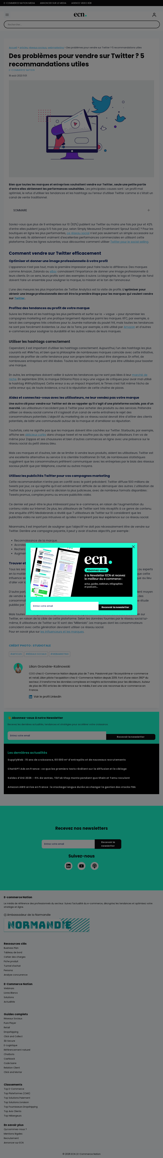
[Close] (133, 547)
